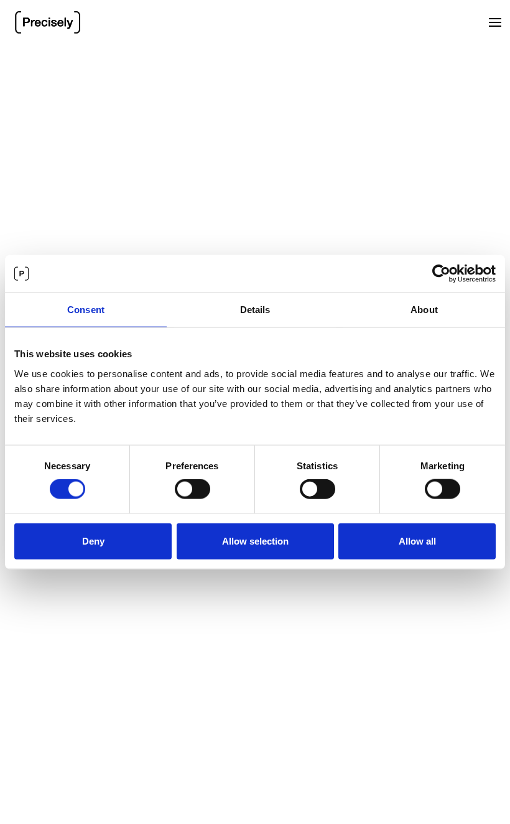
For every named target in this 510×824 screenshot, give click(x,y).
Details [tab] (255, 309)
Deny (93, 540)
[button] (495, 22)
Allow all (417, 540)
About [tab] (424, 309)
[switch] (192, 489)
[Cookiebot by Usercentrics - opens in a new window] (441, 274)
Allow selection (255, 540)
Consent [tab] (85, 309)
